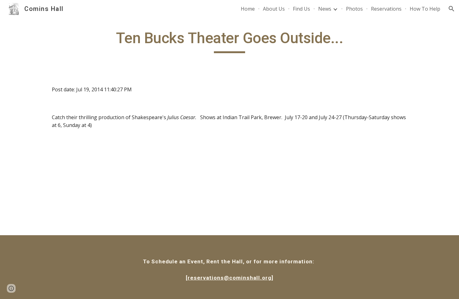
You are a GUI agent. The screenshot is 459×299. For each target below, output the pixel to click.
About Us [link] (274, 8)
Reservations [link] (386, 8)
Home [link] (248, 8)
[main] (229, 41)
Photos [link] (354, 8)
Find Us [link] (301, 8)
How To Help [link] (425, 8)
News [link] (324, 8)
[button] (451, 8)
